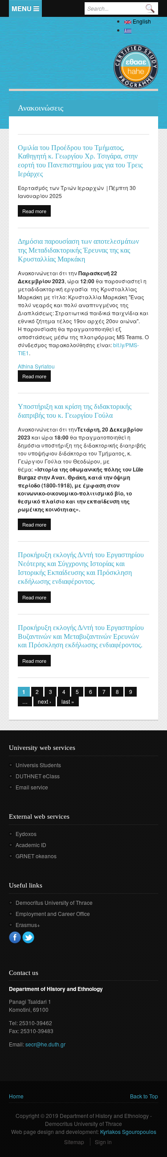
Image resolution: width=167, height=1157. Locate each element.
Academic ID (31, 844)
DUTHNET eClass (38, 776)
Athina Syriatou (36, 366)
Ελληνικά (144, 30)
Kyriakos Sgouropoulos (128, 1131)
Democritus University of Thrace (54, 902)
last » (67, 701)
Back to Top (144, 1096)
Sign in (103, 1141)
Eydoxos (26, 833)
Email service (32, 787)
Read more (36, 212)
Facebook (15, 937)
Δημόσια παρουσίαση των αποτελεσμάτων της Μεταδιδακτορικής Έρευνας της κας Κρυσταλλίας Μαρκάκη (78, 250)
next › (44, 701)
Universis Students (38, 765)
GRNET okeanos (36, 856)
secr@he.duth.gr (45, 1044)
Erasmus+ (28, 924)
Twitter (28, 937)
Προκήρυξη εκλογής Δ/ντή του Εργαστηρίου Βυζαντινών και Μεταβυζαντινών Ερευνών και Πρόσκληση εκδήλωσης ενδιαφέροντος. (81, 636)
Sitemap (74, 1141)
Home (16, 1096)
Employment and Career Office (53, 913)
